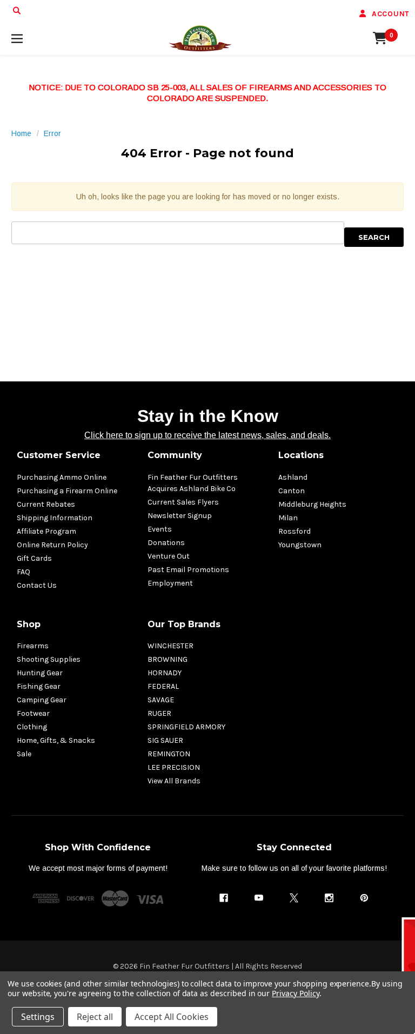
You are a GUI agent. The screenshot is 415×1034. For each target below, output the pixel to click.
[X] (294, 898)
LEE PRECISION (174, 767)
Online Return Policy (52, 544)
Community (175, 455)
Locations (301, 455)
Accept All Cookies (172, 1017)
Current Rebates (46, 504)
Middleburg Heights (312, 504)
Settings (38, 1017)
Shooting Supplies (49, 659)
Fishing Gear (39, 686)
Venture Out (169, 556)
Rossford (294, 531)
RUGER (159, 713)
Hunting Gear (40, 672)
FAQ (23, 571)
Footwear (33, 713)
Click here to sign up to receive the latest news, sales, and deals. (207, 435)
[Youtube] (259, 898)
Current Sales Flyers (183, 502)
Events (160, 529)
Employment (170, 583)
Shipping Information (54, 517)
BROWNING (168, 659)
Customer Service (59, 455)
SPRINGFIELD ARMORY (186, 726)
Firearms (33, 645)
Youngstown (300, 544)
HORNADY (165, 672)
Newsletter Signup (180, 515)
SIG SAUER (165, 740)
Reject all (95, 1017)
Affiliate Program (46, 531)
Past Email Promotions (188, 569)
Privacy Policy (295, 993)
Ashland (292, 477)
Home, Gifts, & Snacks (56, 740)
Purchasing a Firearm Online (67, 490)
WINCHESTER (170, 645)
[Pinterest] (364, 898)
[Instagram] (329, 898)
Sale (24, 753)
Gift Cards (34, 558)
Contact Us (37, 585)
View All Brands (174, 780)
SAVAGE (161, 699)
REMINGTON (169, 753)
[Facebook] (224, 898)
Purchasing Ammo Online (61, 477)
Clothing (32, 726)
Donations (166, 542)
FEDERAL (163, 686)
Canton (291, 490)
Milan (288, 517)
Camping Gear (41, 699)
